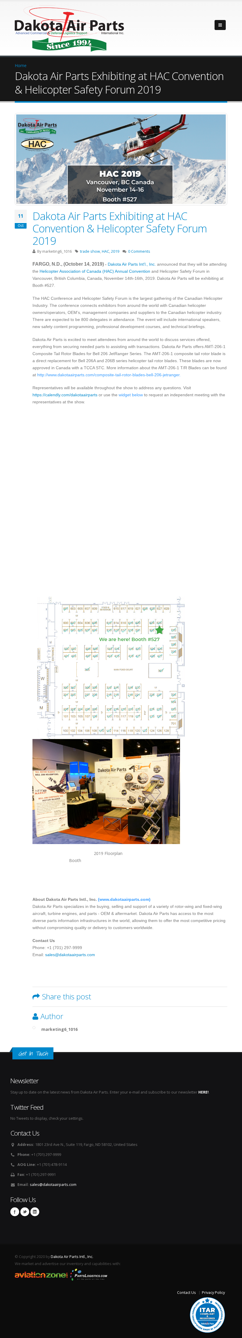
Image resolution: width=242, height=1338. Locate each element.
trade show (90, 251)
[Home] (69, 27)
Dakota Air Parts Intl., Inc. (72, 1256)
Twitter (24, 1211)
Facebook (14, 1211)
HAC (105, 251)
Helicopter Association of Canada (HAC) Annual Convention (95, 271)
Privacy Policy (213, 1292)
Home (21, 65)
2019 (115, 251)
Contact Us (186, 1292)
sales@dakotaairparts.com (70, 954)
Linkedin (34, 1211)
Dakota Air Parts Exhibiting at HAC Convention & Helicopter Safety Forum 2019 (119, 228)
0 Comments (139, 251)
